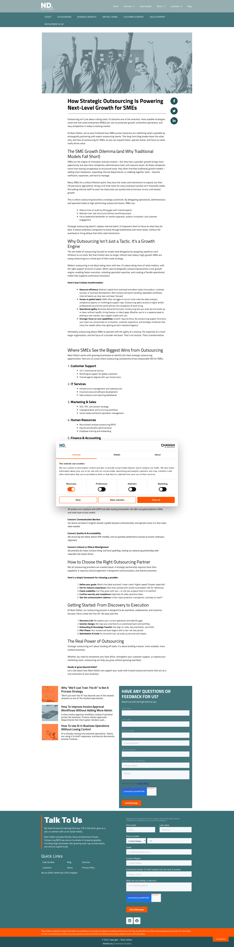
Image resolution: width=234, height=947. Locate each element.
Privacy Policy (88, 867)
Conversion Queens (122, 943)
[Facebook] (137, 920)
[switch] (102, 489)
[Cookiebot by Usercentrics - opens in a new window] (163, 446)
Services (127, 6)
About (159, 6)
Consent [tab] (76, 455)
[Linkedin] (129, 920)
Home (115, 6)
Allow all (156, 500)
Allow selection (117, 500)
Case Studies (145, 6)
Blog (189, 6)
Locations (174, 6)
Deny (78, 500)
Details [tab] (117, 455)
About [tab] (158, 455)
